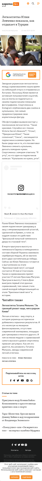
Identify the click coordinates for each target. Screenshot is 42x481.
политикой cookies (23, 472)
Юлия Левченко (25, 358)
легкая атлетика (9, 361)
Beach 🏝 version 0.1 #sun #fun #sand (18, 214)
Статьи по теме (9, 393)
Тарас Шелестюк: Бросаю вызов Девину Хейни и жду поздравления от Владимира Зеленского (20, 417)
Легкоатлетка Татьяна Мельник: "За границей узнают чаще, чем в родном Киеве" (21, 308)
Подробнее (26, 477)
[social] (10, 380)
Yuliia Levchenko (22, 218)
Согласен (14, 477)
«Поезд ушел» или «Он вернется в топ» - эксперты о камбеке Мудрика (21, 429)
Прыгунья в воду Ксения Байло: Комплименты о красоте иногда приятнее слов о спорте (19, 404)
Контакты (14, 450)
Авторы (28, 450)
